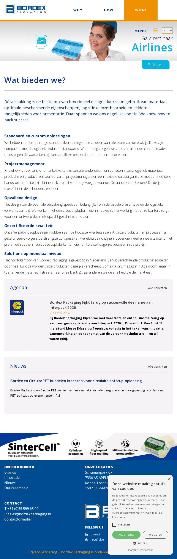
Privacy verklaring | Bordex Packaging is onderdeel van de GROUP (88, 552)
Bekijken (156, 64)
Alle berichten (157, 288)
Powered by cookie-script (140, 550)
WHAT (141, 10)
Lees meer (118, 517)
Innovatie (12, 477)
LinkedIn (96, 534)
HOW (109, 10)
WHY (77, 10)
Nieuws (10, 482)
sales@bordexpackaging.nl (29, 514)
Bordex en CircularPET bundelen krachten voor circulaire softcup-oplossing (76, 380)
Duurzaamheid (16, 487)
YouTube (97, 539)
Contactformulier (18, 519)
